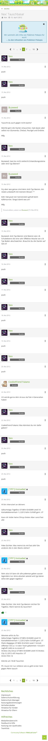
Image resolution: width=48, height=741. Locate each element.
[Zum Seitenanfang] (44, 737)
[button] (44, 3)
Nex (5, 17)
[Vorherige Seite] (10, 49)
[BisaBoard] (5, 3)
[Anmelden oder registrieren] (38, 3)
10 (34, 49)
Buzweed (25, 210)
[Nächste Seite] (37, 49)
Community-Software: (24, 733)
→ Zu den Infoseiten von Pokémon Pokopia (24, 40)
